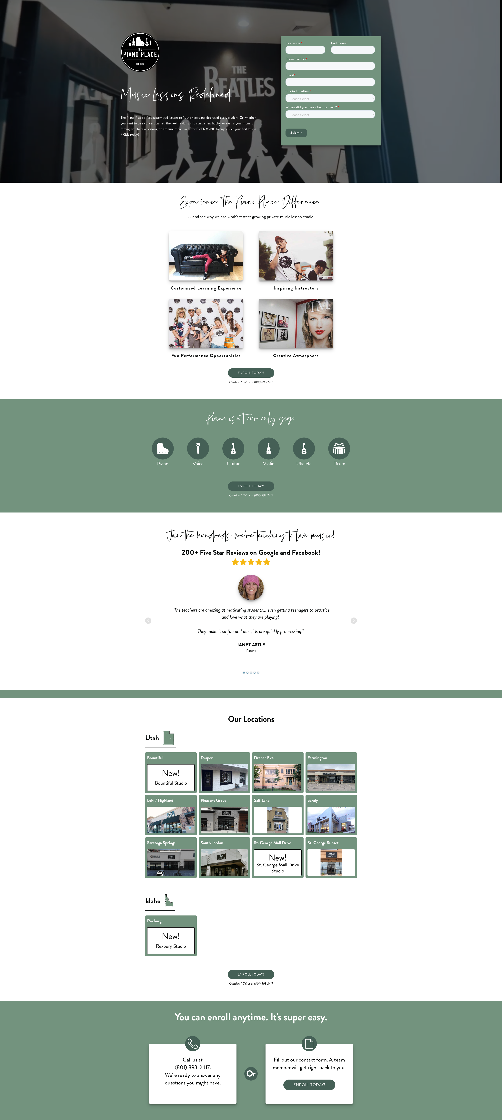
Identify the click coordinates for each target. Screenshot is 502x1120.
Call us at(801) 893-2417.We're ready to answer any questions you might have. (193, 1071)
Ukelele (304, 463)
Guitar (233, 463)
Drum (339, 463)
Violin (269, 463)
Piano (162, 463)
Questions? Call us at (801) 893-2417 (251, 382)
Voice (198, 463)
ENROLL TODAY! (251, 373)
